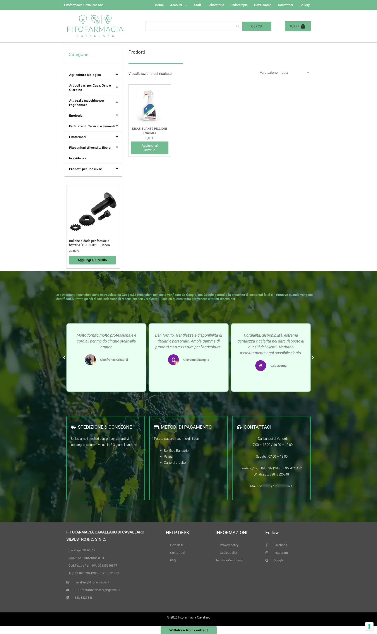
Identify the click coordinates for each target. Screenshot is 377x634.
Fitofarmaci (93, 137)
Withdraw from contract (188, 630)
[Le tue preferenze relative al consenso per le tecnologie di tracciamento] (369, 626)
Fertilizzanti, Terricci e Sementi (93, 126)
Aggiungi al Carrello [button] (92, 260)
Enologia (93, 115)
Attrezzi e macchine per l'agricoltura (93, 103)
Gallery (305, 5)
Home (159, 5)
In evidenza (77, 158)
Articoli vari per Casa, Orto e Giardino (93, 88)
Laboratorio (216, 5)
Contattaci (285, 5)
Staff (197, 5)
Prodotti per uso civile (93, 169)
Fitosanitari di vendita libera (93, 147)
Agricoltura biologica (93, 75)
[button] (64, 357)
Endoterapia (239, 5)
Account (176, 5)
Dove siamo (262, 5)
